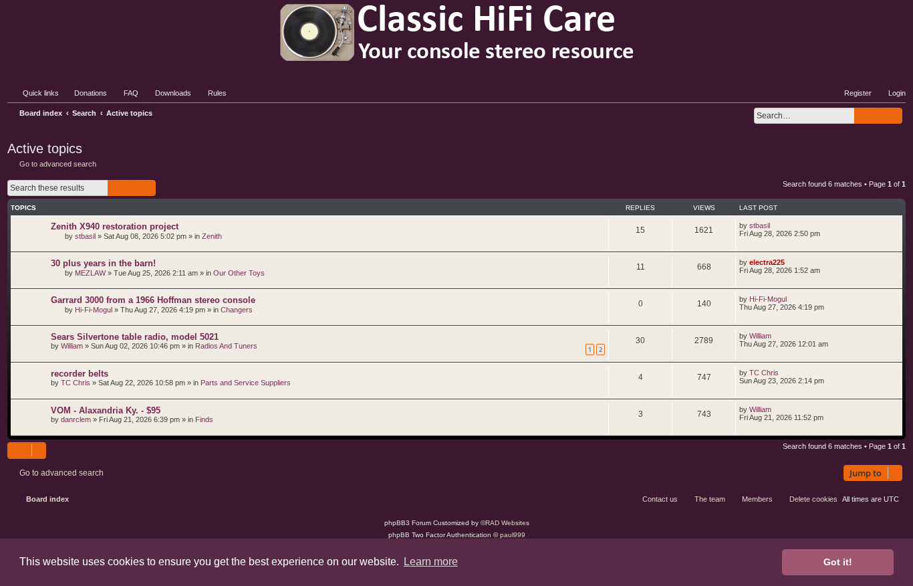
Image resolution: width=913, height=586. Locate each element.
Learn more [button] (431, 561)
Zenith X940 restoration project (114, 226)
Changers (237, 310)
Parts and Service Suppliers (246, 383)
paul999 (512, 535)
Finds (204, 419)
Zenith (212, 236)
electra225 (767, 262)
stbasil (85, 236)
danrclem (76, 419)
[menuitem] (84, 93)
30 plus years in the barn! (103, 263)
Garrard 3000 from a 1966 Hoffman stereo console (153, 300)
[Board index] (456, 32)
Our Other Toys (239, 273)
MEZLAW (90, 273)
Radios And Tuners (226, 346)
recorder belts (79, 374)
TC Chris (75, 383)
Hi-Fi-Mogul (93, 310)
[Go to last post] (776, 225)
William (72, 346)
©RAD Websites (505, 522)
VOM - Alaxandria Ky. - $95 (105, 410)
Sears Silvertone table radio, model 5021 (135, 337)
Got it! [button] (837, 562)
